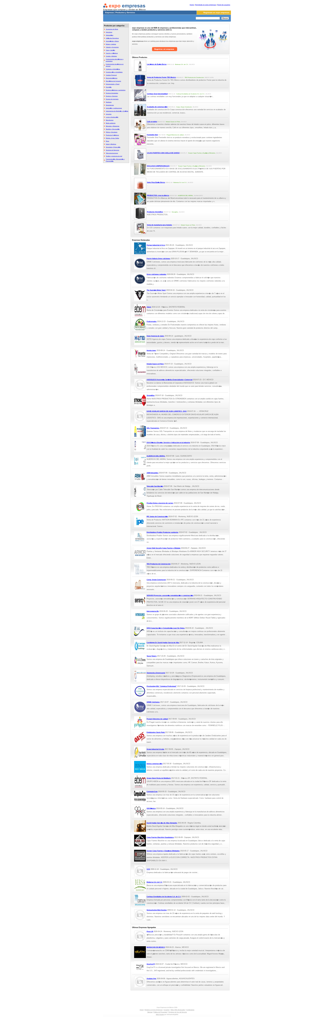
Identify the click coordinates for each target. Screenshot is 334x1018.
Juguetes (108, 114)
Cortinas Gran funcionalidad (157, 94)
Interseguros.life (153, 611)
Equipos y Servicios (112, 96)
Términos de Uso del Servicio (177, 1012)
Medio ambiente (110, 123)
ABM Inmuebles (152, 473)
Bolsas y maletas (111, 44)
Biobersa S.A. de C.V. (154, 882)
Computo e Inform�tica (113, 69)
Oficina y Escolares (111, 132)
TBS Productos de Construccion (159, 564)
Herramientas (110, 105)
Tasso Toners (152, 656)
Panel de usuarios (223, 5)
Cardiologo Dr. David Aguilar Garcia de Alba (163, 643)
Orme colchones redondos (156, 274)
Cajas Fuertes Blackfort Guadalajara (160, 837)
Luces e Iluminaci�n (112, 117)
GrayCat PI (151, 964)
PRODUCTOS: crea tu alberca (158, 195)
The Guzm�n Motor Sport (156, 290)
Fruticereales (152, 321)
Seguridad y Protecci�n (113, 147)
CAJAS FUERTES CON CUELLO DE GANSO (163, 153)
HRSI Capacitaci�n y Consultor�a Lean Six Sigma (166, 628)
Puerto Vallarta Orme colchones (158, 259)
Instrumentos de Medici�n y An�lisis (117, 111)
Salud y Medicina (111, 144)
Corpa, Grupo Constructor (156, 580)
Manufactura (109, 120)
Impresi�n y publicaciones (114, 108)
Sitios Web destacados (178, 1010)
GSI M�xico (151, 808)
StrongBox (151, 395)
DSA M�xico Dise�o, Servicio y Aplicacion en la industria (168, 442)
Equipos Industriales (112, 93)
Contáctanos (190, 1010)
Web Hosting (160, 1014)
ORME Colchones (153, 702)
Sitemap (149, 1012)
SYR (148, 869)
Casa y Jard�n (110, 50)
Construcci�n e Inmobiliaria (114, 72)
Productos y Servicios (125, 12)
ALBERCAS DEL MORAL (156, 456)
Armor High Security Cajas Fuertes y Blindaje (163, 548)
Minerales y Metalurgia (112, 126)
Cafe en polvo (152, 122)
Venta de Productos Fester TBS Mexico (161, 77)
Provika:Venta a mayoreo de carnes (160, 503)
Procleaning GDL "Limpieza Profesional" (162, 686)
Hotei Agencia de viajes (155, 336)
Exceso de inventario (112, 99)
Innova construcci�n (154, 764)
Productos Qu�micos (112, 135)
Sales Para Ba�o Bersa (156, 182)
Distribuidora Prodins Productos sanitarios (162, 532)
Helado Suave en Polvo (155, 364)
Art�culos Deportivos (112, 38)
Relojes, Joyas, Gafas (112, 138)
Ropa (107, 141)
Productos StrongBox (155, 212)
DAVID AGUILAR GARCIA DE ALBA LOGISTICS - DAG (167, 411)
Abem (149, 307)
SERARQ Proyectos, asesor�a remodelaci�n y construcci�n (170, 595)
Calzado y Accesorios (112, 47)
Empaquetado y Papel (112, 84)
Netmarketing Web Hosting (157, 910)
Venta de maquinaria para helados (159, 225)
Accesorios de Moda (112, 29)
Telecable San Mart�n (155, 486)
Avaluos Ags (151, 979)
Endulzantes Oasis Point (156, 732)
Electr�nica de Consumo (113, 81)
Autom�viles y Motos (112, 41)
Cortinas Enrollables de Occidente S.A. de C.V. (164, 897)
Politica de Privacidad (160, 1012)
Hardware (109, 102)
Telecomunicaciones (112, 153)
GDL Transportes (153, 428)
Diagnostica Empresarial (156, 673)
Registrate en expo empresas (205, 5)
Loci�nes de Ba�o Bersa (156, 64)
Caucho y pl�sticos (112, 53)
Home (192, 5)
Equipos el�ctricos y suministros (115, 90)
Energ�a (109, 87)
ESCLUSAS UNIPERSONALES (158, 166)
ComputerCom (152, 792)
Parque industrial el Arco (156, 245)
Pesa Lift (150, 931)
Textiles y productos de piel (114, 156)
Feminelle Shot (152, 135)
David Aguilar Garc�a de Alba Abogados (162, 823)
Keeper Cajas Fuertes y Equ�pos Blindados (163, 851)
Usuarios (166, 1010)
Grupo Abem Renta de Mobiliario (159, 778)
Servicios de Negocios (112, 150)
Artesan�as (109, 35)
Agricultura (109, 32)
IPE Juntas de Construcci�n (157, 516)
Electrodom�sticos (111, 78)
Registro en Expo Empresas (154, 1010)
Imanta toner (151, 350)
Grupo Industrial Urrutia (155, 749)
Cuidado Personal (111, 75)
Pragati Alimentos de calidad (157, 719)
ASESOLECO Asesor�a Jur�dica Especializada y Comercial (169, 380)
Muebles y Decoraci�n (113, 129)
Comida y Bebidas (111, 56)
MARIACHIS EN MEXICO (156, 947)
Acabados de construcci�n (157, 107)
